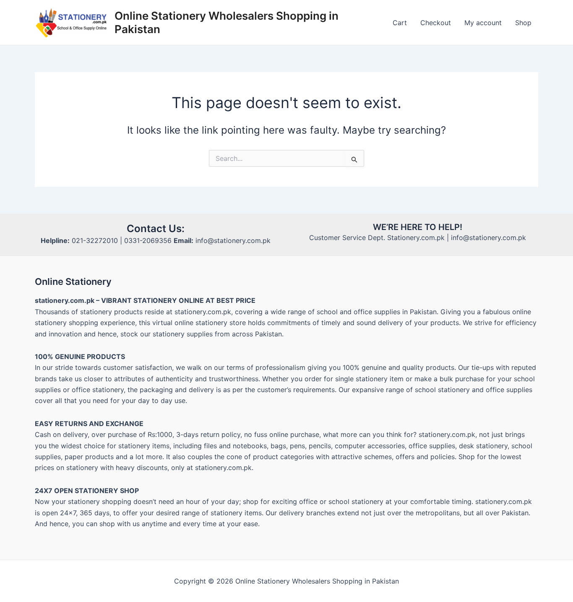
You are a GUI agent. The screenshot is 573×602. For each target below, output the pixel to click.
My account (483, 22)
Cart (400, 22)
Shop (523, 22)
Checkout (435, 22)
